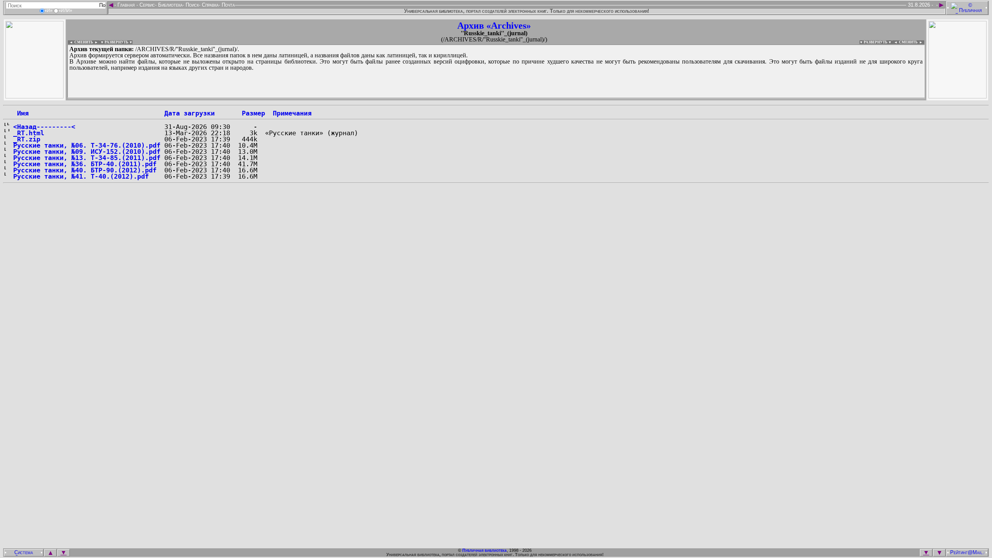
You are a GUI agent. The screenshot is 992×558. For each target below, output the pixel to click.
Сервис (146, 4)
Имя (21, 113)
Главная (126, 4)
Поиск (191, 4)
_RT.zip (26, 139)
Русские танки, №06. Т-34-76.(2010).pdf (86, 145)
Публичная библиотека (484, 550)
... (255, 98)
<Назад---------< (44, 127)
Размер (253, 113)
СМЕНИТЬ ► (911, 42)
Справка (209, 4)
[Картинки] (957, 96)
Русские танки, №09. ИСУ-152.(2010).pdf (86, 151)
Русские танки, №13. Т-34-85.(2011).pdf (86, 158)
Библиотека (170, 4)
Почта (227, 4)
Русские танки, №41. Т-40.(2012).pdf (81, 176)
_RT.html (28, 133)
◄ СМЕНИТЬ (80, 42)
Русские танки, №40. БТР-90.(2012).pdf (85, 170)
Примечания (292, 113)
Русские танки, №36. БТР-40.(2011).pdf (85, 164)
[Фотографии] (34, 96)
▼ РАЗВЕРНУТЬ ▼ (116, 42)
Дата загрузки (189, 113)
